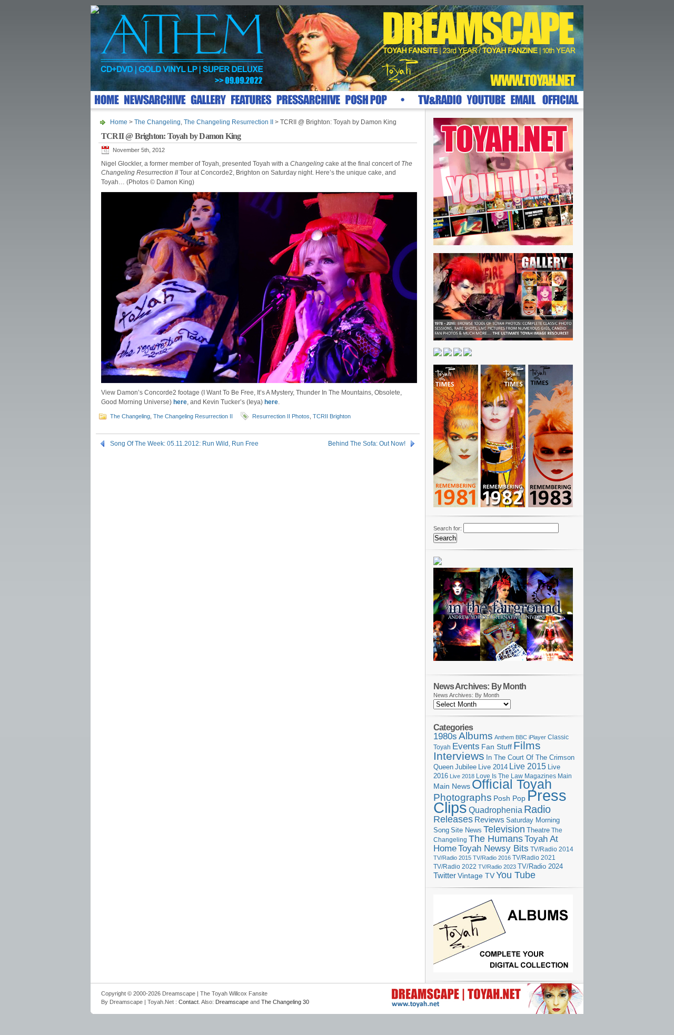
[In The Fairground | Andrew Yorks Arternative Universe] (503, 664)
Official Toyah (512, 784)
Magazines (540, 776)
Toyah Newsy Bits (493, 848)
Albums (476, 735)
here (180, 402)
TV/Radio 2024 (540, 866)
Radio (537, 809)
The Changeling (157, 122)
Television (504, 829)
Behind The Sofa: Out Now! (366, 443)
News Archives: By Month (466, 695)
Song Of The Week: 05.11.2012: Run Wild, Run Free (184, 443)
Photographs (462, 797)
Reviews (489, 819)
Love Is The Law (499, 776)
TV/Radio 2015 (452, 858)
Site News (466, 830)
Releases (453, 819)
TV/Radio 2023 (497, 866)
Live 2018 (462, 776)
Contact (189, 1002)
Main (565, 776)
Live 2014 (493, 767)
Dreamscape (232, 1002)
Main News (451, 786)
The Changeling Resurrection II (228, 122)
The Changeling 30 (285, 1002)
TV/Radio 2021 (534, 858)
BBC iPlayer (531, 737)
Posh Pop (509, 798)
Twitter (444, 875)
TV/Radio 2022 (455, 866)
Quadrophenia (495, 810)
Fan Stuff (496, 746)
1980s (445, 736)
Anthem (504, 737)
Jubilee (466, 767)
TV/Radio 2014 (551, 849)
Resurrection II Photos (281, 416)
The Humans (496, 838)
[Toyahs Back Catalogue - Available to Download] (503, 970)
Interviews (458, 756)
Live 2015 (527, 766)
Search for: (447, 528)
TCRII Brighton (332, 416)
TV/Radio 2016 (492, 858)
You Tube (516, 875)
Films (527, 745)
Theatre (538, 830)
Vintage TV (476, 876)
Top (571, 991)
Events (466, 746)
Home (118, 122)
